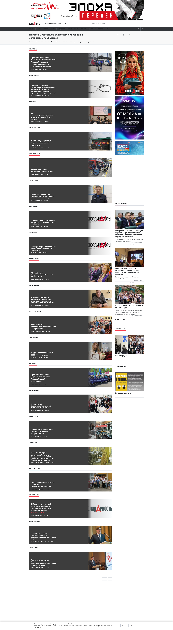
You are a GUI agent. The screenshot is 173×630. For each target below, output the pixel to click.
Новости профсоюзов (42, 42)
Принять (124, 625)
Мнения (45, 29)
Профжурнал (84, 29)
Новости (31, 29)
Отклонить (134, 625)
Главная (31, 42)
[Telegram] (130, 35)
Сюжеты (52, 29)
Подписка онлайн (104, 29)
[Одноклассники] (124, 35)
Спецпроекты (62, 29)
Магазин (93, 29)
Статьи (39, 29)
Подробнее (37, 627)
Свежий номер (73, 29)
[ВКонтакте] (118, 35)
